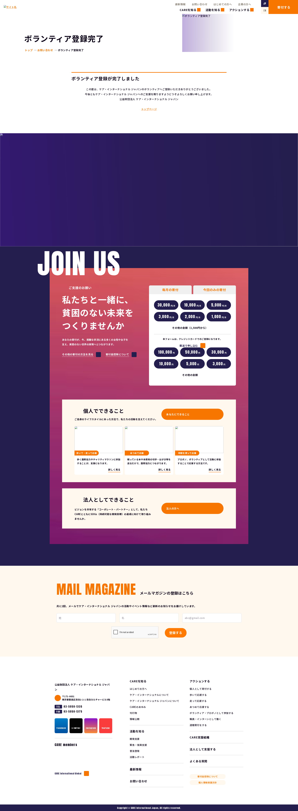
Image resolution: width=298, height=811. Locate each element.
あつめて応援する (199, 707)
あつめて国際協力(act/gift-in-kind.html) (149, 450)
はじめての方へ (223, 4)
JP (264, 3)
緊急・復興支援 (138, 745)
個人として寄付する (201, 688)
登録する (175, 632)
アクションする (239, 10)
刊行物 (133, 713)
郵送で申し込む (189, 345)
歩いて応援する (198, 694)
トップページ (149, 109)
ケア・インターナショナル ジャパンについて (154, 700)
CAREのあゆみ (138, 707)
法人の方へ (172, 508)
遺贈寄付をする (198, 725)
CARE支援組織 (199, 737)
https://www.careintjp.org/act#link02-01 (98, 450)
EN (265, 10)
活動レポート (137, 757)
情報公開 (135, 719)
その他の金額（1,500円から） (190, 328)
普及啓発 (135, 751)
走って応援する (198, 700)
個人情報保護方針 (208, 782)
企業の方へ (244, 4)
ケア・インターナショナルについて (149, 694)
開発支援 (135, 738)
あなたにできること (178, 414)
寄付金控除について (207, 776)
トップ (29, 50)
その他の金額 (190, 375)
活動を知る (212, 10)
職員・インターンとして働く (205, 719)
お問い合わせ (200, 4)
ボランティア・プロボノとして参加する (212, 713)
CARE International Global (68, 773)
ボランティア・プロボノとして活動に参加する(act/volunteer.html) (199, 450)
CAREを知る (188, 10)
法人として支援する (203, 749)
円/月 (166, 305)
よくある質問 (198, 761)
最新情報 (180, 4)
